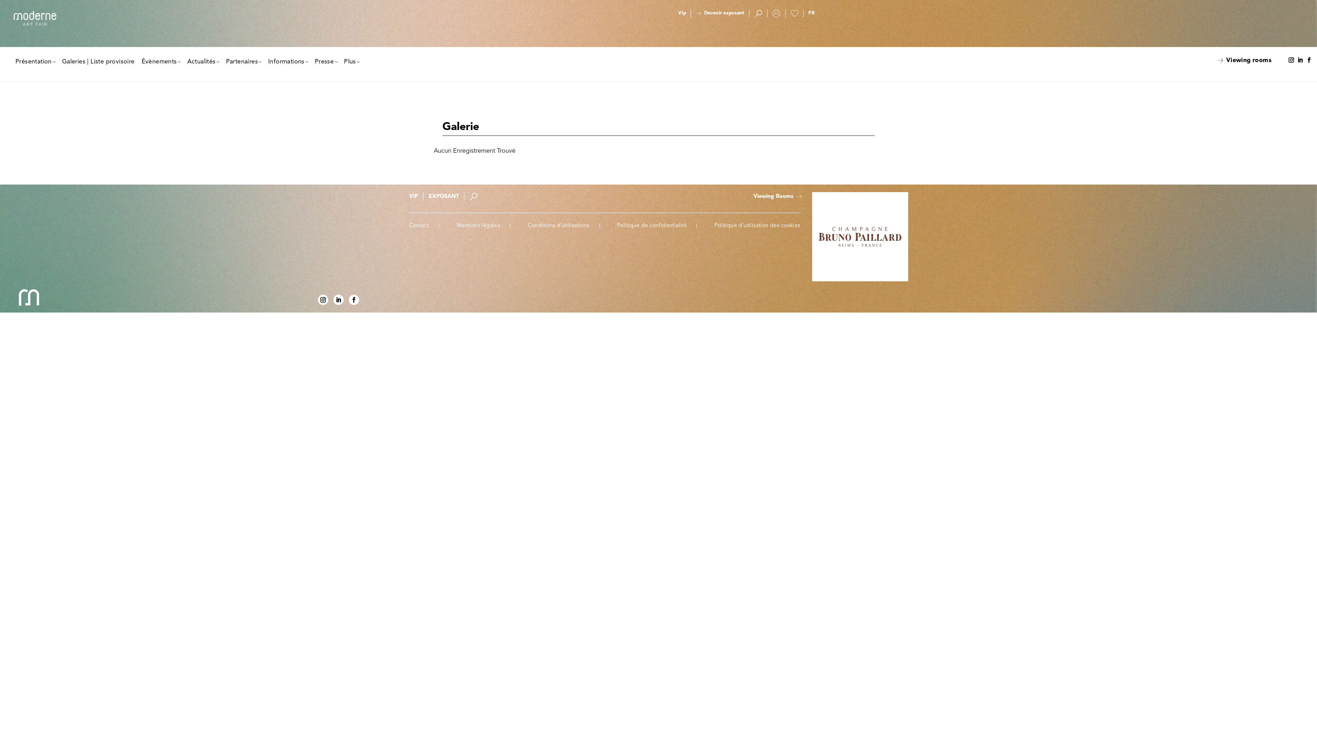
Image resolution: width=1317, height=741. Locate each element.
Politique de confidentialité (652, 225)
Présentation (33, 61)
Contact (419, 225)
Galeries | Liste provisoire (98, 61)
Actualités (201, 61)
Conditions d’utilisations (559, 225)
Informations (286, 61)
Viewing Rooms (773, 196)
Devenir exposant (724, 13)
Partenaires (242, 61)
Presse (324, 61)
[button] (811, 13)
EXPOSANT (444, 196)
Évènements (159, 61)
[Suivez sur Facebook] (1309, 60)
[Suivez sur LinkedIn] (1300, 60)
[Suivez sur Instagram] (1291, 60)
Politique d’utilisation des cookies (757, 225)
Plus (350, 61)
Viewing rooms (1248, 60)
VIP (413, 196)
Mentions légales (478, 225)
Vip (682, 13)
